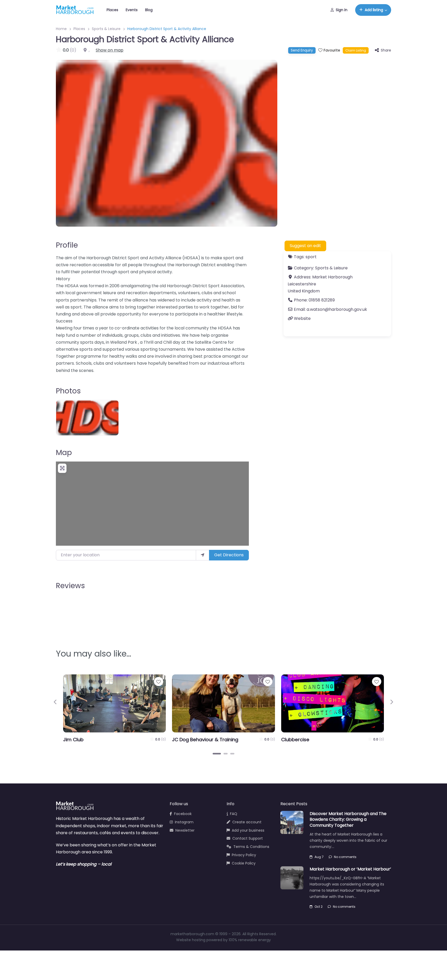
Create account (247, 822)
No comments (345, 857)
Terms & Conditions (251, 846)
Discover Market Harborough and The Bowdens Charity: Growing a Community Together (348, 819)
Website (302, 318)
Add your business (248, 830)
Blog (149, 9)
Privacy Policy (244, 855)
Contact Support (247, 838)
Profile (67, 245)
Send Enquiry (302, 50)
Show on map (109, 50)
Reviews (70, 586)
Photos (68, 391)
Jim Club (73, 739)
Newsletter (185, 830)
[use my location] (202, 555)
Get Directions (229, 555)
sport (311, 257)
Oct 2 (319, 906)
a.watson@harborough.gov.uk (337, 309)
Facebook (183, 813)
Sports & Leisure (106, 28)
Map (64, 453)
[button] (55, 702)
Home (61, 28)
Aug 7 (319, 857)
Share (386, 50)
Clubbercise (295, 739)
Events (132, 9)
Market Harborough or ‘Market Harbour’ (350, 869)
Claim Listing (355, 50)
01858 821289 (322, 300)
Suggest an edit (305, 246)
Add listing (374, 9)
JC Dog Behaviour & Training (205, 739)
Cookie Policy (244, 863)
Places (112, 9)
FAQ (233, 813)
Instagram (184, 822)
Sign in (341, 9)
